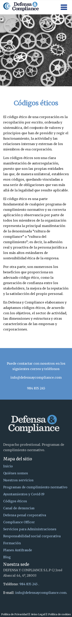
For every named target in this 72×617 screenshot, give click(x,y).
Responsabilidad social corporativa (32, 536)
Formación (12, 543)
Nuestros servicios (18, 480)
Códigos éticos (15, 501)
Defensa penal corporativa (24, 515)
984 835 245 (36, 388)
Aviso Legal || (39, 614)
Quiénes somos (15, 473)
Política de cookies (59, 614)
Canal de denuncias (19, 508)
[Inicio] (21, 6)
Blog (7, 557)
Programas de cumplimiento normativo (35, 487)
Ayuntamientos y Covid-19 (23, 494)
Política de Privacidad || (15, 614)
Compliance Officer (19, 522)
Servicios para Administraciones (29, 529)
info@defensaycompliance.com (36, 377)
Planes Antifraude (17, 550)
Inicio (8, 466)
